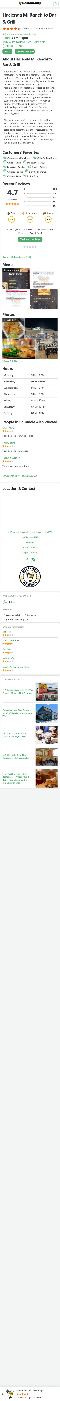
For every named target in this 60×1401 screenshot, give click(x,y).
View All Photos (12, 361)
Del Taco (8, 427)
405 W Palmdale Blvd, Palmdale (24, 42)
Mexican (9, 34)
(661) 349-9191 (12, 46)
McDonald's (8, 658)
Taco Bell (8, 443)
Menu (7, 51)
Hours (6, 38)
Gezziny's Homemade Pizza (15, 667)
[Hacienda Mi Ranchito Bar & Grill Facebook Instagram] (33, 560)
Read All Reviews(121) (16, 257)
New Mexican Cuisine (25, 34)
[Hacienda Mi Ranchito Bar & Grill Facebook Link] (27, 560)
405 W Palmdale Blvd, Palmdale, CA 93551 (30, 532)
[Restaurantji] (30, 3)
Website (30, 542)
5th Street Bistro (10, 640)
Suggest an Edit (30, 552)
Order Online (25, 51)
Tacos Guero (11, 458)
